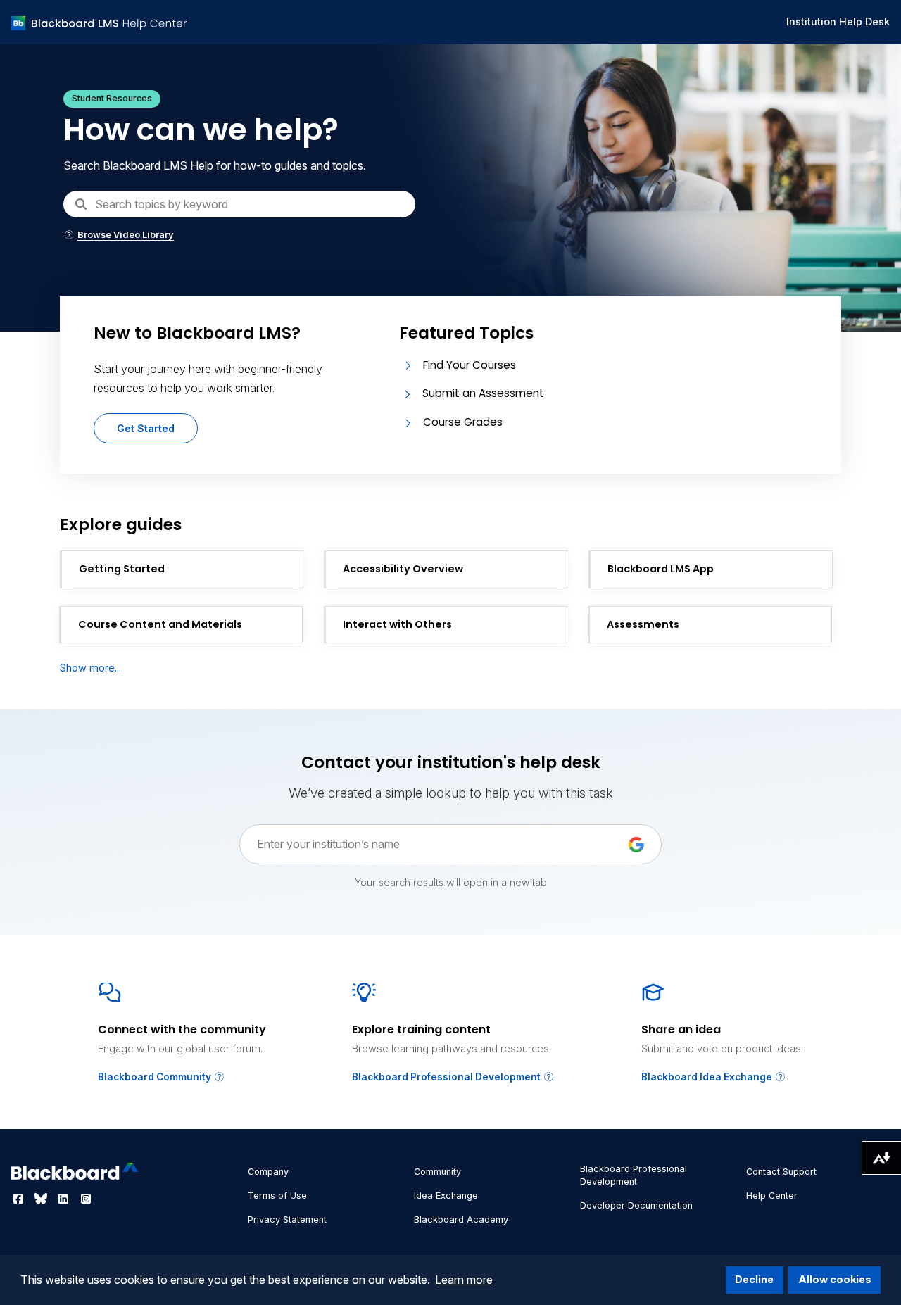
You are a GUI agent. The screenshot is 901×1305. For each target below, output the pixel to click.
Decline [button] (754, 1279)
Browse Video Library (125, 234)
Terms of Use (277, 1195)
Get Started (146, 428)
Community (437, 1171)
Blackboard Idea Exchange (707, 1077)
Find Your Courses (469, 365)
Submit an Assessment (483, 393)
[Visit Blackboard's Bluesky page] (42, 1199)
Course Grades (463, 422)
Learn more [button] (464, 1280)
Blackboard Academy (461, 1219)
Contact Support (781, 1171)
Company (268, 1171)
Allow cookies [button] (834, 1279)
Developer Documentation (636, 1205)
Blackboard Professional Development (447, 1077)
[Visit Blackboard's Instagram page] (86, 1199)
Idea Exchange (446, 1195)
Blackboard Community (155, 1077)
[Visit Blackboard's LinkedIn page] (64, 1199)
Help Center (772, 1195)
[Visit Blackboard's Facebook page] (19, 1199)
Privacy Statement (287, 1219)
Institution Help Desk (838, 21)
